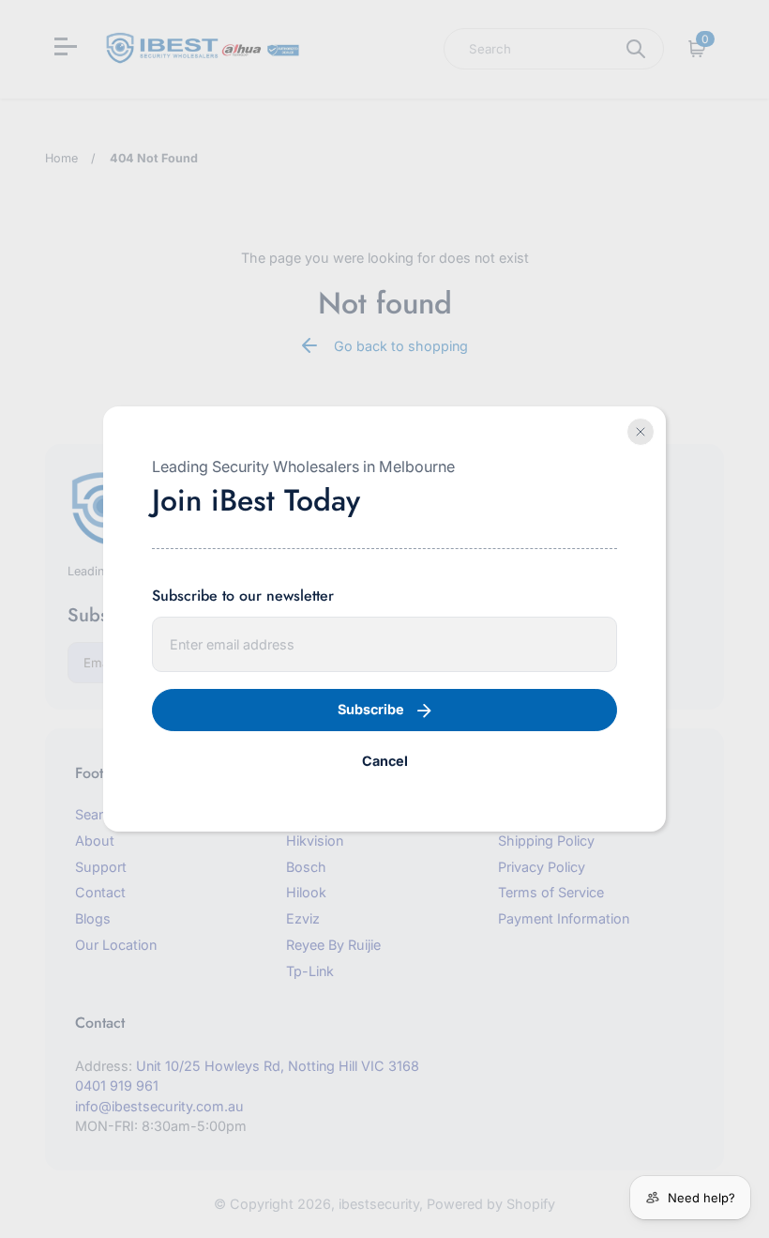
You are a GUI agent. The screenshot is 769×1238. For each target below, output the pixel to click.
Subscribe (371, 709)
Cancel (385, 761)
